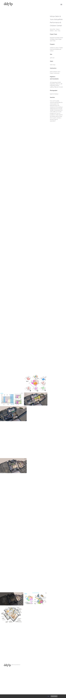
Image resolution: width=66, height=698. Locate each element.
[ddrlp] (8, 4)
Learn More (54, 696)
